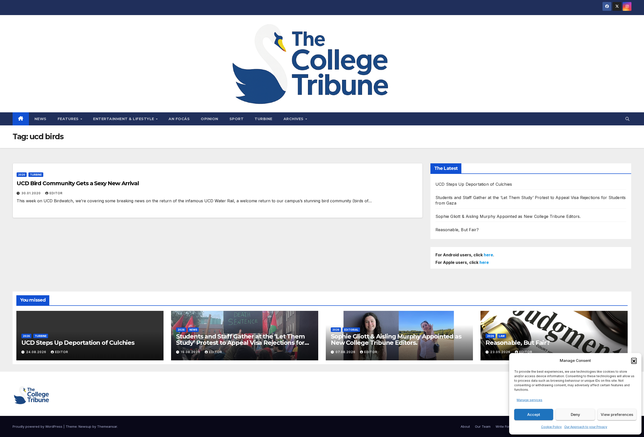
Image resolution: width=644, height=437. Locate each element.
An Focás (179, 119)
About (465, 426)
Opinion (209, 119)
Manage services (529, 400)
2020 (21, 174)
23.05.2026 (500, 352)
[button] (633, 360)
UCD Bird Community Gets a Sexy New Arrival (78, 183)
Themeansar (107, 426)
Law (502, 335)
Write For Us (505, 426)
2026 (26, 335)
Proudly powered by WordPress (38, 426)
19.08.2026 (191, 352)
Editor (56, 193)
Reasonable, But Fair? (457, 229)
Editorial (351, 329)
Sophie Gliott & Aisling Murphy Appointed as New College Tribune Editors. (508, 216)
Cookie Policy (551, 427)
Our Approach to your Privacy (585, 427)
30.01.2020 (31, 193)
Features (69, 119)
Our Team (483, 426)
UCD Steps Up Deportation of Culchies (473, 184)
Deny (575, 414)
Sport (236, 119)
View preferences (617, 414)
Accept (533, 414)
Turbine (263, 119)
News (40, 119)
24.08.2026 (36, 352)
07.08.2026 (346, 352)
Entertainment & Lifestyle (124, 119)
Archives (294, 119)
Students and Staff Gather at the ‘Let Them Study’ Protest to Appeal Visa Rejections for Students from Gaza (240, 343)
